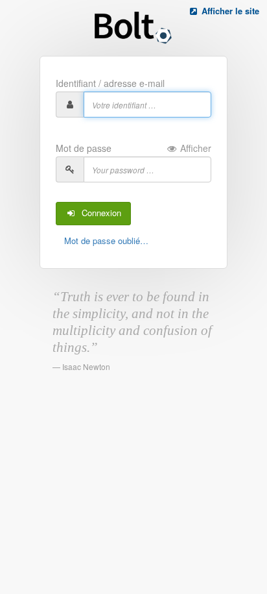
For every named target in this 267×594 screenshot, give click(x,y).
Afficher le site (229, 11)
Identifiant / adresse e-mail (110, 83)
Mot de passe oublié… (106, 240)
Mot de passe (133, 148)
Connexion (98, 212)
